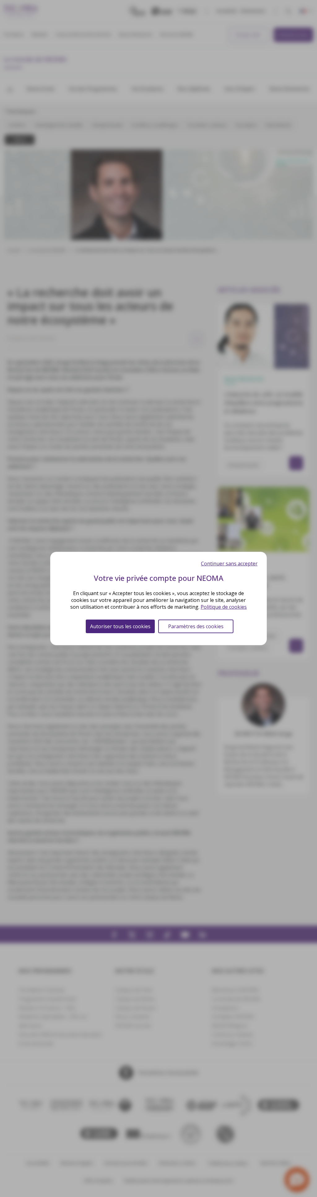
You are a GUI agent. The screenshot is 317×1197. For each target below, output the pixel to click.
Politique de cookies (224, 606)
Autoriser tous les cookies (120, 626)
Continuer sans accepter (229, 563)
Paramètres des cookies (196, 626)
